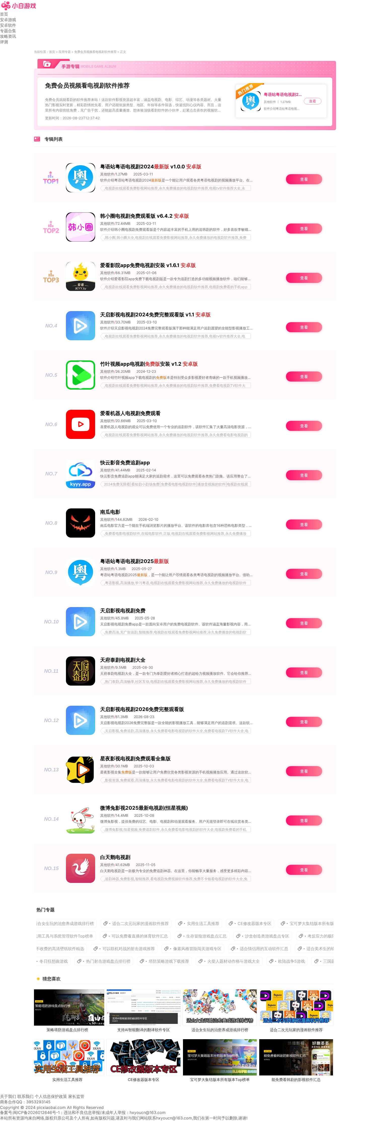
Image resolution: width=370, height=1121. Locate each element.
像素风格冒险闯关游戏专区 (175, 948)
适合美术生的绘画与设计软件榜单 (314, 948)
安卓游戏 (8, 19)
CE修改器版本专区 (228, 923)
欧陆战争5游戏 (276, 961)
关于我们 (8, 1096)
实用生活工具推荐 (177, 923)
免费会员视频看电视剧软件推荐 (95, 52)
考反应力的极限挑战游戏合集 (308, 936)
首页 (4, 14)
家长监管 (76, 1096)
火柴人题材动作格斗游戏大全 (218, 961)
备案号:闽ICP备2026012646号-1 (30, 1112)
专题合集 (8, 30)
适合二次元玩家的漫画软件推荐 (114, 923)
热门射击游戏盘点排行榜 (92, 961)
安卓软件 (8, 25)
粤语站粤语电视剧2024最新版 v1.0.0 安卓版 (283, 94)
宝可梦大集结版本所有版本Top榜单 (295, 923)
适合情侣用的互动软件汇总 (242, 948)
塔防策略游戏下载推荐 (153, 961)
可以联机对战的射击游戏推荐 (106, 948)
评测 (4, 41)
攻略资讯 (8, 36)
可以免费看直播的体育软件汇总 (114, 936)
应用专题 (65, 52)
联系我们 (25, 1096)
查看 (312, 101)
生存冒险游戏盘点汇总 (181, 936)
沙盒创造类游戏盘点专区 (241, 936)
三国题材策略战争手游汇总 (332, 961)
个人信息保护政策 (51, 1096)
